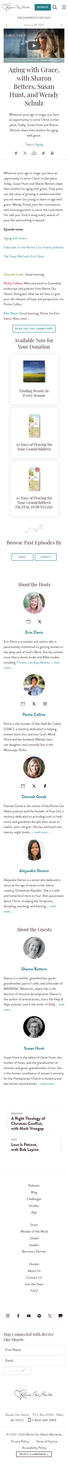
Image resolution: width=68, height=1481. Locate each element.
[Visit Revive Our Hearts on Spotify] (39, 1316)
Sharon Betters (34, 969)
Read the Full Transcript (34, 329)
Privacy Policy (20, 1441)
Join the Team (34, 1284)
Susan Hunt (34, 1048)
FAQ (34, 1290)
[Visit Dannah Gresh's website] (23, 786)
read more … (42, 832)
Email (9, 1360)
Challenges (34, 1198)
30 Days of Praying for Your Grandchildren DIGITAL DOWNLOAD (34, 502)
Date (22, 557)
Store (34, 1224)
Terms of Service (46, 1441)
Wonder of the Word (34, 1231)
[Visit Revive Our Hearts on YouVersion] (60, 1316)
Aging (39, 144)
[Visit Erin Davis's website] (28, 622)
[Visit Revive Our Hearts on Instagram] (8, 1316)
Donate (42, 7)
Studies (34, 1205)
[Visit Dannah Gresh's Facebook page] (45, 786)
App (34, 1212)
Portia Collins (34, 714)
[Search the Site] (54, 7)
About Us (34, 1270)
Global (34, 1238)
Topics (45, 557)
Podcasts (34, 1185)
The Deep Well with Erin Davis (24, 256)
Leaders (34, 1245)
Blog (34, 1192)
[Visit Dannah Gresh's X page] (34, 786)
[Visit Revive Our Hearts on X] (50, 1316)
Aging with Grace (15, 238)
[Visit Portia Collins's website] (23, 704)
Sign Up (14, 1371)
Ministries (44, 1434)
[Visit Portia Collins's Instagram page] (45, 704)
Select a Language (33, 1454)
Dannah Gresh (34, 796)
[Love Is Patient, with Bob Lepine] (61, 25)
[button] (63, 7)
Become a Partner (34, 1251)
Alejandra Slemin (34, 870)
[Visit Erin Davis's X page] (40, 622)
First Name (13, 1349)
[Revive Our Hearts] (16, 7)
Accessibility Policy (34, 1447)
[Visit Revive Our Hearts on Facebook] (18, 1316)
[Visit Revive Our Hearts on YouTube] (29, 1316)
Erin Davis (34, 632)
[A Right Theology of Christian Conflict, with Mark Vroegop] (7, 25)
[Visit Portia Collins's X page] (34, 704)
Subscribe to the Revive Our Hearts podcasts (34, 247)
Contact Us (34, 1277)
